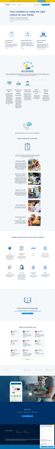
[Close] (54, 425)
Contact (17, 431)
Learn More (22, 48)
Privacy (25, 431)
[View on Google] (12, 332)
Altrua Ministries (19, 432)
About (17, 430)
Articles (25, 430)
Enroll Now (7, 48)
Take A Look (27, 313)
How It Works (13, 4)
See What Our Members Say (41, 49)
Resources (19, 4)
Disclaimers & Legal (27, 432)
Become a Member (46, 4)
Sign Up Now (12, 21)
